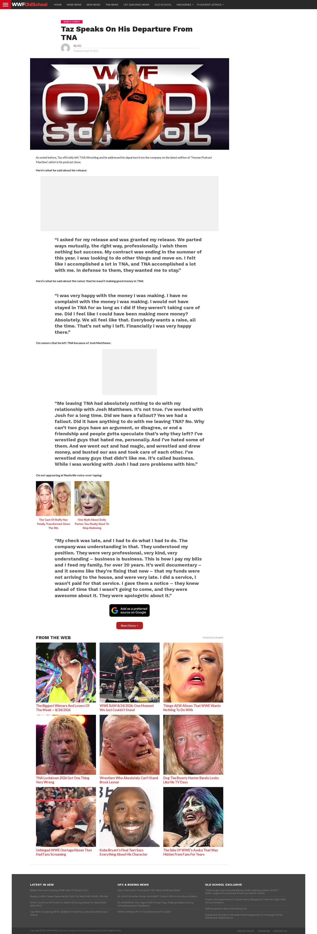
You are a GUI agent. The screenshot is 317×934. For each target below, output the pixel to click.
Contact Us (280, 931)
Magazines (184, 4)
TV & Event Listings (209, 4)
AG (79, 45)
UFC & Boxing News (136, 4)
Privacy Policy (246, 931)
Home (58, 4)
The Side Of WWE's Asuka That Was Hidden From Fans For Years (190, 852)
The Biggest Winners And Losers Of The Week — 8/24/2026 (63, 708)
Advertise (264, 931)
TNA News (111, 4)
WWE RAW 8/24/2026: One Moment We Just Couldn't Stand (127, 708)
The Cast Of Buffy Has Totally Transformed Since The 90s (53, 523)
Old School (163, 4)
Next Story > (129, 625)
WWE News (74, 4)
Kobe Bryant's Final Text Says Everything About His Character (123, 852)
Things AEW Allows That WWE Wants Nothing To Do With (192, 708)
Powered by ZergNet (213, 637)
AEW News (93, 4)
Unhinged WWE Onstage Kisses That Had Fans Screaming (64, 852)
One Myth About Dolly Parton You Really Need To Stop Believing (92, 523)
